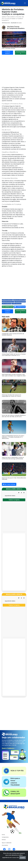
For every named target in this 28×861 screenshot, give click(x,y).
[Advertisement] (14, 72)
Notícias (4, 839)
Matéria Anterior (7, 52)
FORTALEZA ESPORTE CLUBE (19, 299)
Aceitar (22, 857)
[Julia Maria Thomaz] (4, 27)
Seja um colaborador (7, 842)
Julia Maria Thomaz (13, 26)
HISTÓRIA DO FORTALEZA (7, 299)
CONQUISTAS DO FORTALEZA (8, 301)
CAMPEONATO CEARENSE (20, 301)
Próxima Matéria (20, 52)
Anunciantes (5, 845)
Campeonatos (5, 837)
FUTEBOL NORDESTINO (16, 303)
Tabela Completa (14, 500)
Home (3, 834)
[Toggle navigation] (25, 3)
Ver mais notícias (9, 484)
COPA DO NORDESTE (6, 303)
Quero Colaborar (8, 748)
